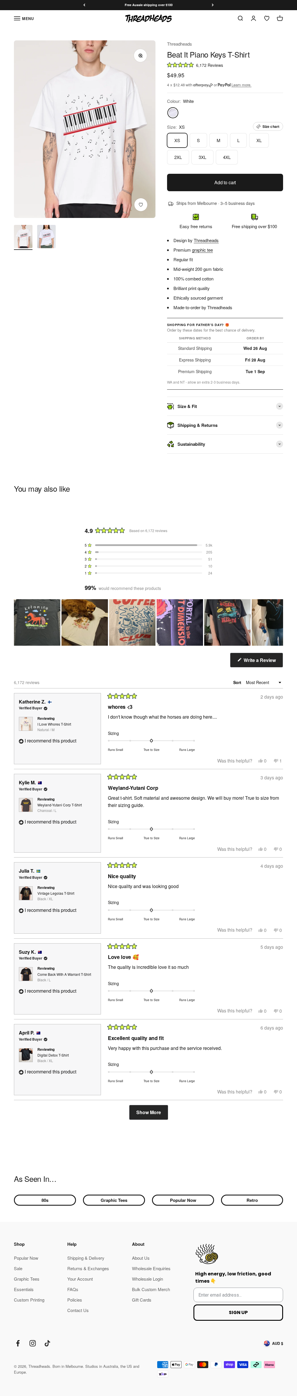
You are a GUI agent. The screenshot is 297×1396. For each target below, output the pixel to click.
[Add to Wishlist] (141, 204)
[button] (225, 64)
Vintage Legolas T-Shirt (55, 896)
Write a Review (262, 662)
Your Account (80, 1279)
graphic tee (202, 250)
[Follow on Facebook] (18, 1343)
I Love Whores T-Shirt (54, 727)
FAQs (72, 1289)
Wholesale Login (147, 1279)
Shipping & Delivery (85, 1258)
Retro (252, 1200)
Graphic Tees (114, 1200)
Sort (237, 682)
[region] (148, 622)
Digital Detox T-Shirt (53, 1058)
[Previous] (84, 5)
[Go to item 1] (23, 237)
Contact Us (78, 1310)
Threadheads (179, 44)
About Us (141, 1258)
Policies (74, 1300)
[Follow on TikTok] (47, 1343)
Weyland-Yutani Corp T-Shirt (59, 807)
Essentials (24, 1289)
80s (44, 1200)
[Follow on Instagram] (33, 1343)
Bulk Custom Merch (151, 1289)
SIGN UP (238, 1312)
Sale (18, 1268)
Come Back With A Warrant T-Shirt (64, 977)
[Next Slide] (278, 622)
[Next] (213, 5)
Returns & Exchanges (88, 1268)
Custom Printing (29, 1300)
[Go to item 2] (46, 237)
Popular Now (183, 1200)
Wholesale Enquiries (151, 1268)
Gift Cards (141, 1300)
